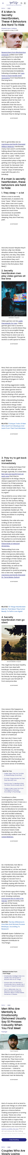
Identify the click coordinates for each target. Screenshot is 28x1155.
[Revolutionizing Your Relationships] (14, 2)
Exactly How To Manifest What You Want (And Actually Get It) (14, 784)
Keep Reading (14, 1140)
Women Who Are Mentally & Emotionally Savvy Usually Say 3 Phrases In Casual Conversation (14, 984)
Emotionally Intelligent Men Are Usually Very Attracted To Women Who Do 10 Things (14, 977)
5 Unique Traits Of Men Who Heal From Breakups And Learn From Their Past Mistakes (13, 425)
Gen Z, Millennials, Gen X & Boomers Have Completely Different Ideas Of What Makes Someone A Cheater (14, 991)
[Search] (21, 3)
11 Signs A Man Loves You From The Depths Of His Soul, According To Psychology (13, 790)
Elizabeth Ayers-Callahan (9, 28)
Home (3, 8)
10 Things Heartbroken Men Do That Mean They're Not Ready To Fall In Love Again (13, 609)
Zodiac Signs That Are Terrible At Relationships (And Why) (14, 774)
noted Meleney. (7, 837)
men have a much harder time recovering (12, 75)
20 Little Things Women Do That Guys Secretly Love (14, 779)
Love (9, 8)
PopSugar (4, 1032)
